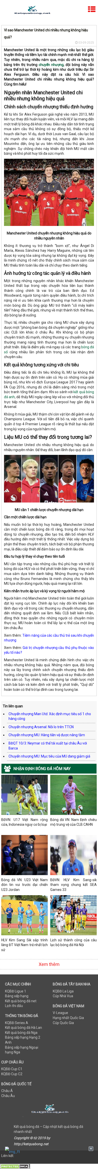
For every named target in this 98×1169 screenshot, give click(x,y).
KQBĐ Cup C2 (11, 1074)
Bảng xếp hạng (16, 996)
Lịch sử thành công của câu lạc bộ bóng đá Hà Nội (73, 942)
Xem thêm (49, 964)
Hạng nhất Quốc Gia (68, 1018)
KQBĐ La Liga (63, 991)
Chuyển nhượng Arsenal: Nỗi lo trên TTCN (41, 727)
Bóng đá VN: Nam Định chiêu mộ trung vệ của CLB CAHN (73, 822)
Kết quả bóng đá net (20, 1001)
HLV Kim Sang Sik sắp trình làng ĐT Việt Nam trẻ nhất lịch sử (24, 945)
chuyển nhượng (51, 65)
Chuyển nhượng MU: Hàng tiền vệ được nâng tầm (47, 735)
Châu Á (7, 1091)
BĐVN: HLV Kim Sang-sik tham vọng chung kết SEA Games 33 (73, 885)
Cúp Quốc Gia (63, 1023)
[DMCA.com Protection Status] (15, 1166)
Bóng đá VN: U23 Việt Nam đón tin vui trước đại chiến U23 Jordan (24, 885)
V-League (60, 1013)
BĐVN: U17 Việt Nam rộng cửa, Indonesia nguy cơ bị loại (24, 822)
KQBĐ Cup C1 (11, 1069)
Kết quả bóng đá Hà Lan (23, 1028)
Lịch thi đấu (14, 1006)
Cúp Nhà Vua (63, 996)
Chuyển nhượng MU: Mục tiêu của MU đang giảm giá (49, 756)
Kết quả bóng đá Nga (21, 1033)
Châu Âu (8, 1096)
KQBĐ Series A (16, 1023)
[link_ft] (49, 1151)
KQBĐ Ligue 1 (15, 991)
